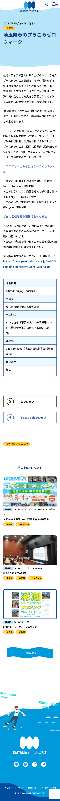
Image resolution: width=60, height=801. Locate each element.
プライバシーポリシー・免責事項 (21, 787)
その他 (10, 28)
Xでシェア (27, 401)
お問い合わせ (50, 787)
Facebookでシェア (34, 417)
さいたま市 (24, 524)
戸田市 (22, 631)
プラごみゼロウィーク (17, 444)
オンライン (36, 578)
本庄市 (22, 578)
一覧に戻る (30, 653)
